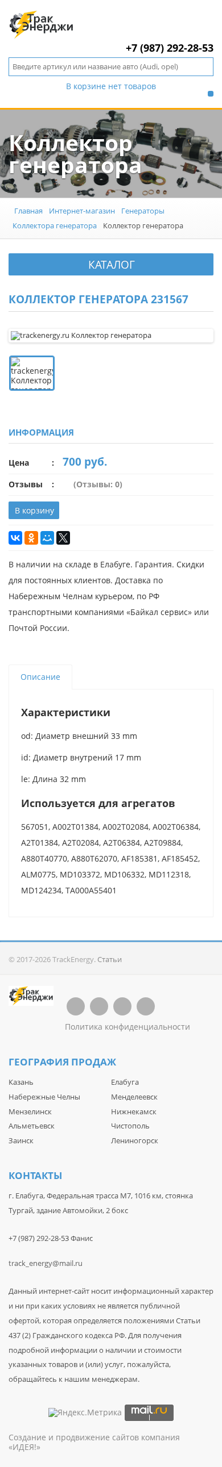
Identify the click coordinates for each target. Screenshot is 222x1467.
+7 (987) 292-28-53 (169, 48)
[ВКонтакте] (15, 538)
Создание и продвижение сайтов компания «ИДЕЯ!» (94, 1442)
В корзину (34, 510)
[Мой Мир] (47, 538)
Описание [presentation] (40, 676)
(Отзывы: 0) (97, 484)
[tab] (40, 676)
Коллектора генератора (55, 225)
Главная (28, 211)
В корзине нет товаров (111, 86)
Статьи (109, 959)
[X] (63, 538)
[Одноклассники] (31, 538)
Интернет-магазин (82, 211)
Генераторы (143, 211)
